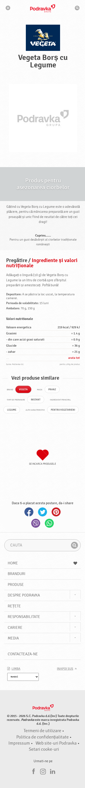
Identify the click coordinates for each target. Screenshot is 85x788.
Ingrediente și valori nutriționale (42, 263)
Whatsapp (49, 523)
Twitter (42, 511)
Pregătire (16, 260)
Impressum (19, 743)
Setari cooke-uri (44, 749)
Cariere (15, 627)
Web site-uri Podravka (56, 743)
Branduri (16, 574)
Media (13, 638)
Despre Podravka (24, 595)
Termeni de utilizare (42, 730)
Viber (35, 523)
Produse (16, 584)
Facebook (29, 511)
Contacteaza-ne (23, 654)
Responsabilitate (24, 617)
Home (13, 563)
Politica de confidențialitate (42, 737)
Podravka (43, 8)
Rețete (14, 606)
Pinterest (56, 511)
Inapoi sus (65, 669)
